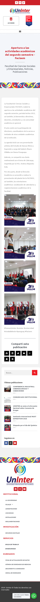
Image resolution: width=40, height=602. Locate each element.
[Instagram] (20, 2)
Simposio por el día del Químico (25, 425)
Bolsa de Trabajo (12, 544)
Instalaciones (10, 517)
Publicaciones (20, 71)
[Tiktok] (23, 2)
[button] (20, 31)
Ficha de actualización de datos (17, 560)
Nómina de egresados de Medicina (18, 564)
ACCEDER (11, 23)
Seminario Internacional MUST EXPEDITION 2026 (24, 417)
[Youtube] (24, 489)
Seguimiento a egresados (14, 569)
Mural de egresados (13, 573)
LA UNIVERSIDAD (11, 500)
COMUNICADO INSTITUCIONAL (25, 397)
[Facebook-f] (16, 2)
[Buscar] (34, 372)
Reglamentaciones (12, 521)
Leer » (14, 393)
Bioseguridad (10, 549)
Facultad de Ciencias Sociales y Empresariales (20, 67)
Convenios (9, 513)
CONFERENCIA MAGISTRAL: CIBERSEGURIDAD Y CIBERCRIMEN (24, 388)
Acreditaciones (11, 509)
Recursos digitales (12, 533)
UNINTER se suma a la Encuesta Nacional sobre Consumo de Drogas (25, 408)
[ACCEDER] (11, 19)
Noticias (28, 68)
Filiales (8, 504)
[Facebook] (16, 489)
